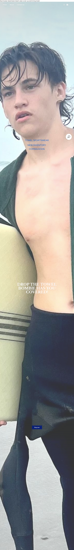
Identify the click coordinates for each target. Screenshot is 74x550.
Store (5, 5)
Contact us (20, 5)
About (12, 5)
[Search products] (68, 136)
